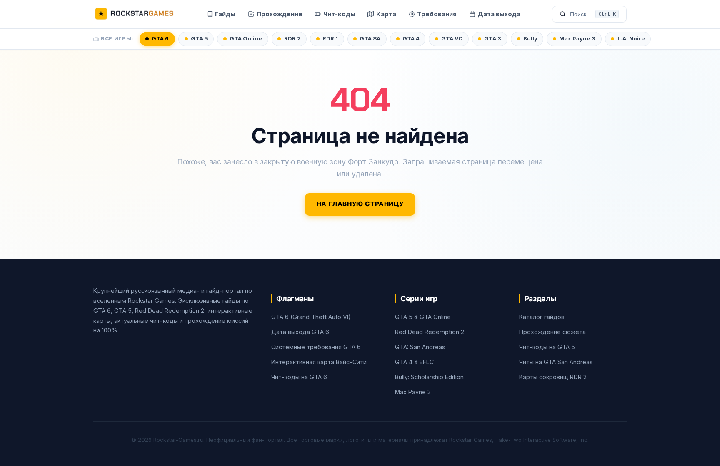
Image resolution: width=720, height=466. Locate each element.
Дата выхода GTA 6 (300, 331)
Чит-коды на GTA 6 (299, 376)
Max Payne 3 (577, 38)
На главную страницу (360, 204)
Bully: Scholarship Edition (429, 376)
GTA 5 (199, 38)
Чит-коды (339, 14)
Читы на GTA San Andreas (556, 361)
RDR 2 (292, 38)
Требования (437, 14)
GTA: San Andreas (420, 346)
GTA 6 (160, 38)
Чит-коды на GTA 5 (547, 346)
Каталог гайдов (542, 316)
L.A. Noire (631, 38)
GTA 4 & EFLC (414, 361)
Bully (530, 38)
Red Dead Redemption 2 (429, 331)
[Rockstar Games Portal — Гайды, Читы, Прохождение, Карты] (134, 14)
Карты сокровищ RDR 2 (553, 376)
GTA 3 (492, 38)
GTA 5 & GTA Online (423, 316)
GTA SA (370, 38)
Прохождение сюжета (552, 331)
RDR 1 (330, 38)
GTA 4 (411, 38)
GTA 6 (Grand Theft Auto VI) (311, 316)
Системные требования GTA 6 (316, 346)
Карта (386, 14)
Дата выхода (499, 14)
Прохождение (279, 14)
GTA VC (451, 38)
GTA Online (246, 38)
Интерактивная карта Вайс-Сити (319, 361)
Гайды (225, 14)
